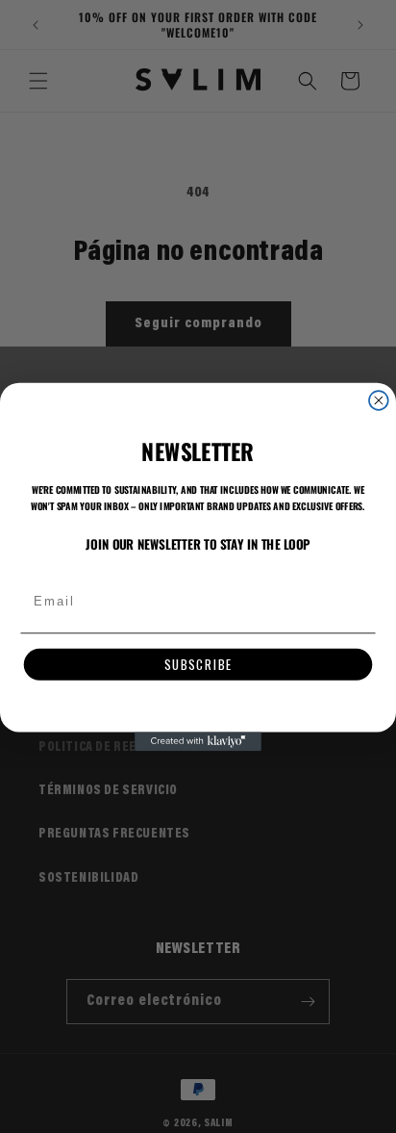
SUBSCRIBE (198, 664)
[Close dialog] (378, 400)
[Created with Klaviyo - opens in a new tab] (198, 741)
